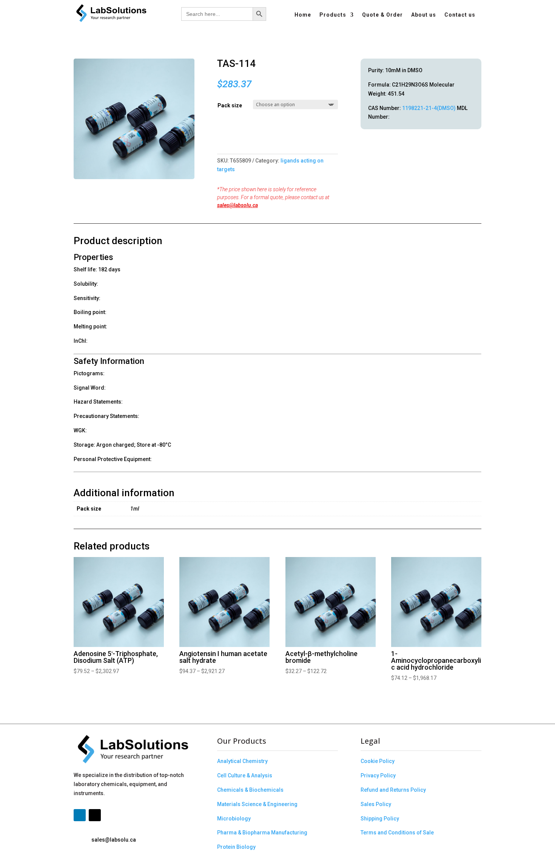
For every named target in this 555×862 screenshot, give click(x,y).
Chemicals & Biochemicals (250, 790)
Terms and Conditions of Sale (397, 833)
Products (332, 15)
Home (302, 15)
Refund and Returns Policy (393, 790)
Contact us (459, 15)
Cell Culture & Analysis (244, 775)
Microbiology (234, 819)
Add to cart (220, 138)
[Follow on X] (95, 815)
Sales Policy (376, 804)
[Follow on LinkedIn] (80, 815)
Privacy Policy (378, 775)
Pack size (229, 105)
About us (423, 15)
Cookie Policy (378, 761)
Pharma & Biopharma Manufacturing (262, 833)
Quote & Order (382, 15)
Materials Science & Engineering (257, 804)
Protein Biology (236, 847)
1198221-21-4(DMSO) (429, 108)
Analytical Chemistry (242, 761)
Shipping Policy (380, 819)
